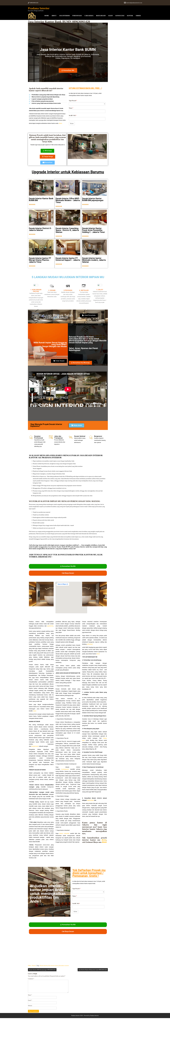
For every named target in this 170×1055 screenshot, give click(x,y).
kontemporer (65, 769)
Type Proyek (73, 100)
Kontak (130, 15)
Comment (31, 978)
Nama (71, 108)
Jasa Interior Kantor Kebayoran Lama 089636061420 (93, 969)
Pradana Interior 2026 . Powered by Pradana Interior (85, 1015)
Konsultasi (119, 15)
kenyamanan (35, 746)
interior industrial (64, 833)
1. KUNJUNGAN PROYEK (35, 290)
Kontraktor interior (64, 965)
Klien (110, 15)
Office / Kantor (32, 965)
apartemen (50, 626)
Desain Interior (44, 965)
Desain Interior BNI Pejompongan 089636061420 (42, 969)
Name (30, 995)
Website (30, 1005)
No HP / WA (72, 115)
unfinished (90, 644)
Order (138, 15)
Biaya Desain (101, 15)
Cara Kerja (89, 15)
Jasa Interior (64, 15)
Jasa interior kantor (53, 965)
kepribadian (90, 800)
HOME (46, 15)
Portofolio (77, 15)
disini (60, 123)
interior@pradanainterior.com (134, 2)
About (54, 15)
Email (30, 1000)
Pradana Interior (38, 8)
